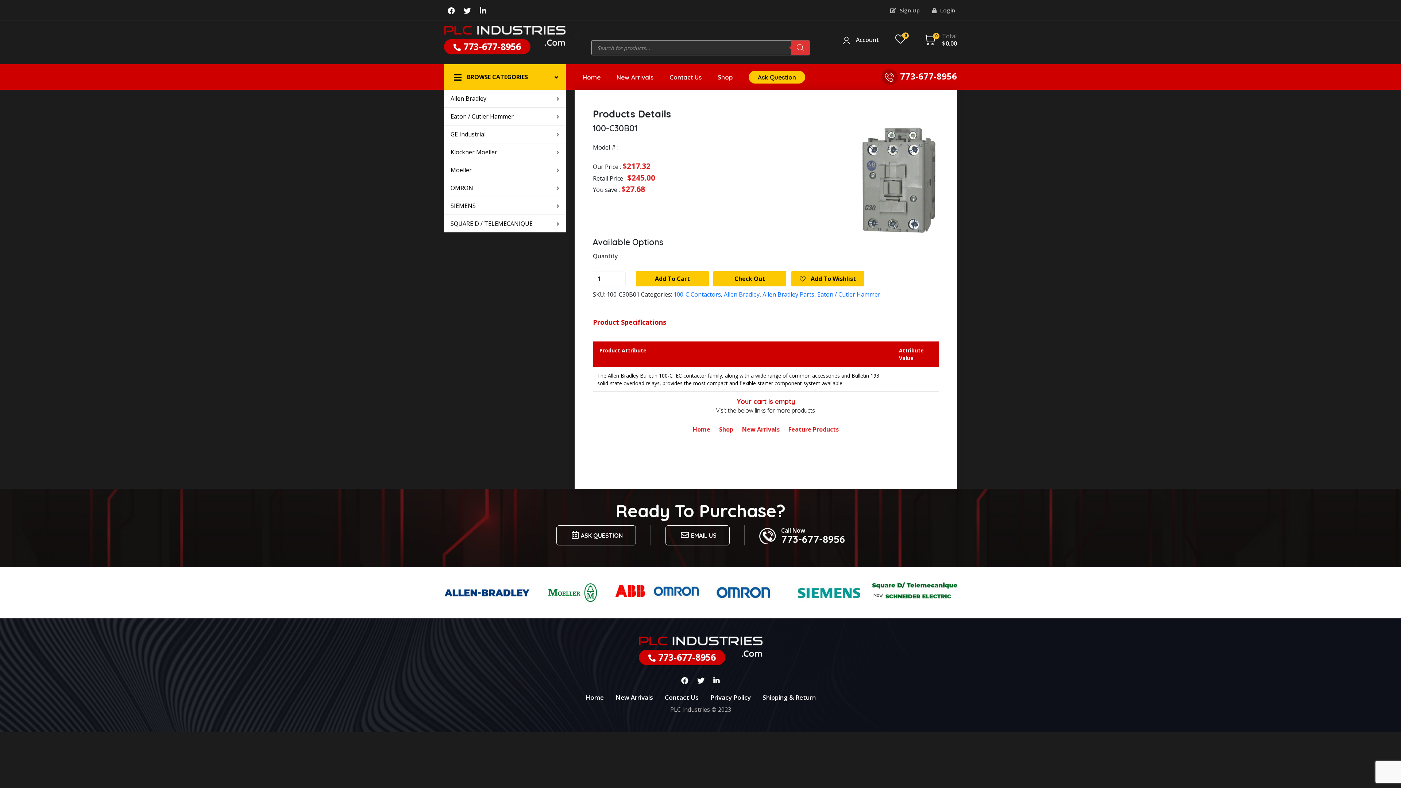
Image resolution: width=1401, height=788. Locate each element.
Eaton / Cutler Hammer (482, 116)
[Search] (800, 47)
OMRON (462, 188)
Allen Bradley (468, 98)
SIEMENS (463, 206)
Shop (725, 77)
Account (867, 40)
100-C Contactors (697, 294)
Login (947, 10)
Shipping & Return (789, 697)
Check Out (749, 279)
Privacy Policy (730, 697)
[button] (505, 77)
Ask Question (777, 77)
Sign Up (909, 10)
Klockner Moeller (474, 152)
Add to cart (672, 279)
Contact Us (685, 77)
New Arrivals (635, 77)
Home (592, 77)
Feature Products (813, 429)
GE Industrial (468, 134)
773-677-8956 (491, 46)
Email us (704, 535)
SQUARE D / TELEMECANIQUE (492, 224)
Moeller (461, 170)
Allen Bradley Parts (788, 294)
